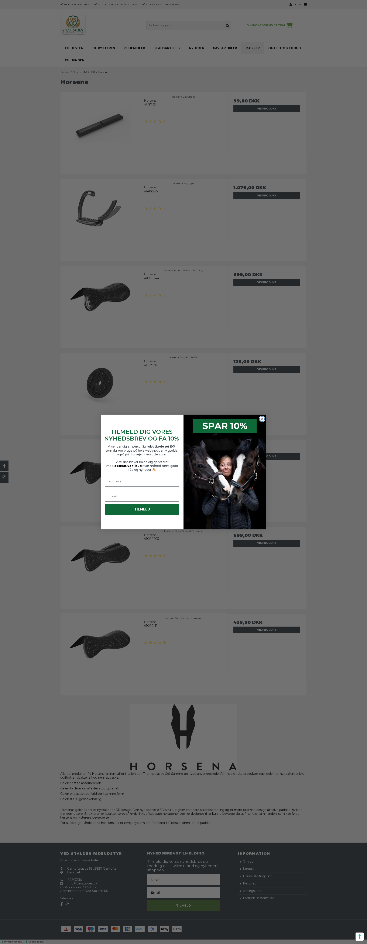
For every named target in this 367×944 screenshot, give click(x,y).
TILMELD (142, 509)
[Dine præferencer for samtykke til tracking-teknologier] (360, 937)
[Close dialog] (262, 418)
